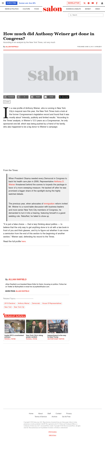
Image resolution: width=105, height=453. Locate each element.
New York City (19, 307)
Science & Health (73, 9)
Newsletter (73, 3)
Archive (54, 417)
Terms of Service (41, 417)
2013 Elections (9, 303)
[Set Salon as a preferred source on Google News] (64, 97)
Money (88, 9)
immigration (49, 204)
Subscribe (12, 3)
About (40, 414)
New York (7, 307)
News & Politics (11, 9)
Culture (26, 9)
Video (97, 9)
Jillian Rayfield (11, 46)
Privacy (69, 414)
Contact (58, 414)
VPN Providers (52, 432)
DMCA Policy (52, 435)
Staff (49, 414)
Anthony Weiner (23, 303)
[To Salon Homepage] (52, 8)
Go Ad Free (66, 417)
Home (31, 414)
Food (36, 9)
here (24, 242)
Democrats (36, 303)
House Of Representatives (51, 303)
